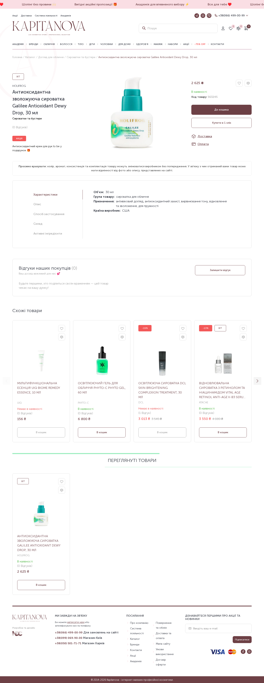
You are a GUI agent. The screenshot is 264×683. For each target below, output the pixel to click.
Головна (17, 57)
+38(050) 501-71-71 (68, 643)
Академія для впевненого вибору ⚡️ (160, 4)
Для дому (124, 44)
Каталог (30, 57)
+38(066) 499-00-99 (231, 15)
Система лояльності (46, 15)
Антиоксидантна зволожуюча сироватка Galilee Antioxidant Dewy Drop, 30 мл (38, 543)
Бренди (33, 44)
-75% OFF (199, 44)
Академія (65, 15)
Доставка (26, 15)
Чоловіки (106, 44)
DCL (140, 402)
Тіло (81, 44)
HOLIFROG (19, 86)
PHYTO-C (83, 402)
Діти (92, 44)
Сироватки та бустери (81, 57)
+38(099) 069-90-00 (68, 638)
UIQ (19, 402)
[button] (257, 381)
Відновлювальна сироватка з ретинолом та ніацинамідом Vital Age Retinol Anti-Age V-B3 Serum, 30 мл (223, 390)
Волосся (66, 44)
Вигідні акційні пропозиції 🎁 (93, 4)
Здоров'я (142, 44)
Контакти (217, 44)
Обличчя (49, 44)
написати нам (75, 622)
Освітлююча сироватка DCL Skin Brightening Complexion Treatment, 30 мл (162, 390)
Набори (173, 44)
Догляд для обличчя (51, 57)
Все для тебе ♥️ (217, 4)
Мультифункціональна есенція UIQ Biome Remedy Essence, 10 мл (38, 387)
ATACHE (203, 402)
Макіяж (158, 44)
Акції (15, 15)
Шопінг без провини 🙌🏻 (36, 4)
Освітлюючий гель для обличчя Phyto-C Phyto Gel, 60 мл (102, 387)
